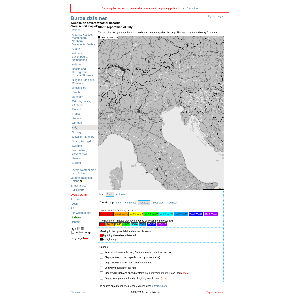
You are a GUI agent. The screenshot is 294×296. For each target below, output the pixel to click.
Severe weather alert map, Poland (83, 171)
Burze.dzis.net (88, 18)
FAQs (74, 203)
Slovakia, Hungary (83, 136)
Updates (76, 217)
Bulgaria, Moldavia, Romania (83, 81)
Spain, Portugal (81, 141)
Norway (76, 132)
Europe (76, 162)
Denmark (77, 96)
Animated (121, 194)
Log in (220, 16)
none (119, 202)
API (73, 208)
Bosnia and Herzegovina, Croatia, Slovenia (82, 72)
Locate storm (79, 194)
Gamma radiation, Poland (82, 179)
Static (110, 194)
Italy (74, 127)
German (77, 122)
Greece (76, 118)
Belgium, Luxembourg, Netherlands (80, 56)
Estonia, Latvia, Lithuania (81, 103)
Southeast (172, 202)
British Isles (79, 87)
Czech (76, 92)
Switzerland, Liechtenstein (80, 152)
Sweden (77, 145)
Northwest (130, 202)
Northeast (144, 202)
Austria (76, 48)
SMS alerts (77, 190)
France (76, 113)
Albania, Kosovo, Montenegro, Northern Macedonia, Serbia (83, 39)
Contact (75, 222)
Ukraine (76, 158)
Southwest (158, 202)
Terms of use (78, 292)
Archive (75, 199)
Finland (76, 109)
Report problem (214, 292)
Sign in (211, 16)
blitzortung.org (159, 286)
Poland (76, 30)
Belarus (76, 64)
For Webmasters (81, 212)
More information (188, 8)
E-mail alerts (78, 185)
